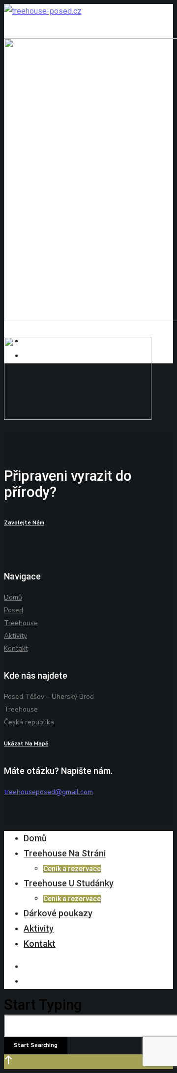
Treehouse (21, 623)
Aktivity (15, 635)
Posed (13, 610)
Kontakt (16, 648)
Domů (13, 597)
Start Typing (43, 1004)
